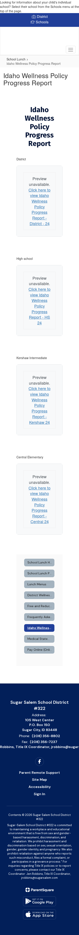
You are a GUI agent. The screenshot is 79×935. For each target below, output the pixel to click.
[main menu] (70, 49)
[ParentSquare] (39, 890)
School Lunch (16, 59)
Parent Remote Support (39, 772)
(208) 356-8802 (46, 736)
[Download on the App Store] (39, 914)
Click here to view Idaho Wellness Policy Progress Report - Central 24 (39, 504)
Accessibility (40, 786)
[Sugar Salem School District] (39, 38)
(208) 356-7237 (43, 742)
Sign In (39, 794)
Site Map (39, 779)
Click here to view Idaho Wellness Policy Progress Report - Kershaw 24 (39, 405)
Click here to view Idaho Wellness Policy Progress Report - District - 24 (39, 206)
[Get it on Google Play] (39, 901)
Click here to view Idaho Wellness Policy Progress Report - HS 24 (39, 305)
